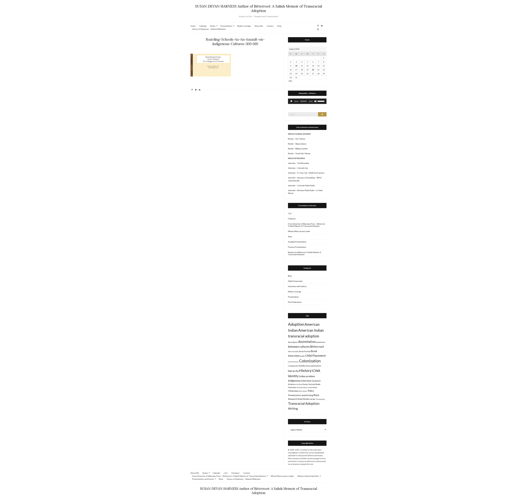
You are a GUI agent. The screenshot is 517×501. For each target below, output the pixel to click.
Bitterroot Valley (293, 351)
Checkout (292, 219)
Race (316, 395)
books (302, 356)
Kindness (292, 384)
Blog (289, 276)
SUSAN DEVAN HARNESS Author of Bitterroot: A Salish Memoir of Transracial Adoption (258, 8)
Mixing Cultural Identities (308, 476)
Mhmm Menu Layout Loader (299, 231)
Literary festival (308, 384)
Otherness (293, 391)
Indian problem (307, 376)
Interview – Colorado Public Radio (301, 185)
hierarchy (293, 370)
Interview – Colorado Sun (298, 168)
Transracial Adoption (303, 403)
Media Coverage (244, 26)
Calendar (203, 26)
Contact (270, 26)
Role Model (303, 399)
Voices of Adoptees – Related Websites (209, 29)
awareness (320, 342)
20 (313, 70)
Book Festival (304, 351)
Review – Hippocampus (297, 144)
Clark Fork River (293, 362)
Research (292, 399)
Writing (293, 408)
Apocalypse (293, 342)
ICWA (316, 371)
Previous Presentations (297, 247)
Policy (311, 390)
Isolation (316, 380)
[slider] (321, 101)
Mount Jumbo (307, 387)
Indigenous (294, 380)
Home (193, 26)
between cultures (299, 346)
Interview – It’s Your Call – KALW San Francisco (306, 173)
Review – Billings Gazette (298, 149)
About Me (258, 26)
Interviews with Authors (297, 286)
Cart (289, 213)
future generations (313, 366)
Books (213, 26)
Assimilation (307, 341)
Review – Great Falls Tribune (299, 153)
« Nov (290, 81)
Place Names (303, 391)
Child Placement (315, 355)
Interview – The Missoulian (298, 163)
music (314, 387)
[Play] (291, 101)
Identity (293, 376)
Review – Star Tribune (296, 139)
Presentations (226, 26)
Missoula (300, 387)
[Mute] (315, 101)
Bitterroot (317, 346)
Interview (306, 380)
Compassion (293, 366)
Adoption (296, 324)
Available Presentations (297, 242)
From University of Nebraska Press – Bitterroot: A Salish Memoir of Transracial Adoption (306, 225)
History (305, 370)
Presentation (294, 395)
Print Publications (295, 302)
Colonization (310, 361)
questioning (307, 395)
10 (296, 66)
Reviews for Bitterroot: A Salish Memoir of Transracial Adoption (304, 253)
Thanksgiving (320, 399)
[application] (307, 101)
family (302, 365)
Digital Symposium (295, 281)
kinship (298, 384)
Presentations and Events (203, 479)
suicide (312, 399)
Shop (279, 26)
